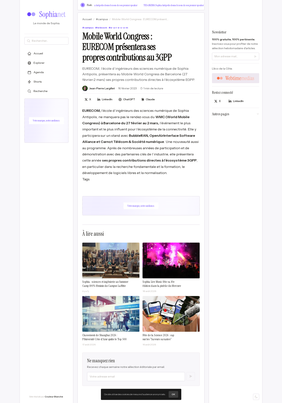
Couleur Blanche (54, 396)
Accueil (87, 19)
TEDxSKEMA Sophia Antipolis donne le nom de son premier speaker (105, 5)
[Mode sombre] (256, 397)
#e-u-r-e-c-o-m (118, 27)
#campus (102, 19)
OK (173, 394)
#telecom (101, 27)
